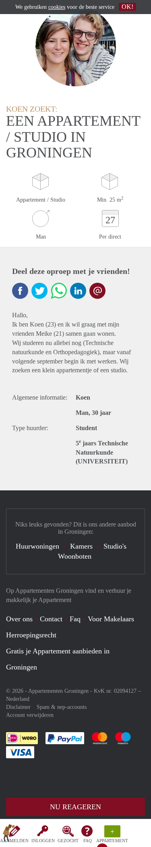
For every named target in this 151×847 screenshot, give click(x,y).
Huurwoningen (37, 546)
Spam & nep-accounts (62, 707)
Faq (75, 619)
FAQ (87, 840)
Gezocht (68, 840)
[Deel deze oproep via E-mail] (97, 291)
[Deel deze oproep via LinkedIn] (78, 291)
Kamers (81, 546)
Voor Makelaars (111, 619)
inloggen (43, 840)
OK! (127, 6)
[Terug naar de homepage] (9, 834)
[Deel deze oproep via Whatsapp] (59, 291)
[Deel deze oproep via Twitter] (39, 291)
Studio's (114, 546)
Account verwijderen (30, 715)
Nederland (17, 699)
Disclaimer (18, 707)
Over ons (19, 619)
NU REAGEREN (75, 807)
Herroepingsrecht (31, 635)
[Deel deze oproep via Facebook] (20, 291)
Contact (51, 619)
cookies (56, 7)
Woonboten (74, 556)
